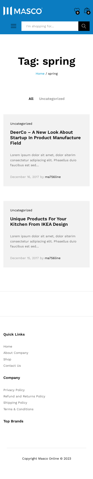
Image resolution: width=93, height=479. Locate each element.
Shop (7, 359)
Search (84, 26)
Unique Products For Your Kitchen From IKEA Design (39, 221)
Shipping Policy (15, 402)
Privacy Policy (14, 390)
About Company (15, 353)
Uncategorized (52, 99)
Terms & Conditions (18, 409)
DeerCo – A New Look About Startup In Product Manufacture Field (45, 137)
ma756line (53, 177)
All (31, 99)
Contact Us (12, 365)
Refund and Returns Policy (24, 396)
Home (7, 346)
